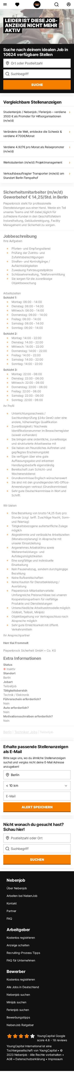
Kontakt (12, 903)
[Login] (68, 4)
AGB (9, 1059)
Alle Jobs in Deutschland (23, 987)
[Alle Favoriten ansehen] (17, 4)
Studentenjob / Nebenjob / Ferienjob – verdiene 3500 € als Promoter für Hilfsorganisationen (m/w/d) (34, 116)
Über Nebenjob (17, 888)
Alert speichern (37, 807)
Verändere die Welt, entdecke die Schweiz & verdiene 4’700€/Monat (32, 134)
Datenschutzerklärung (30, 1059)
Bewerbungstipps (18, 1017)
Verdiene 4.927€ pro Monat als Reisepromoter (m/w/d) (33, 149)
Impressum (55, 1059)
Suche (37, 85)
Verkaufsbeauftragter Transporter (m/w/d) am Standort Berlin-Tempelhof (33, 175)
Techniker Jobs (25, 732)
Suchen (37, 859)
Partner (11, 911)
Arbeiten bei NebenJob (22, 895)
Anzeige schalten (18, 945)
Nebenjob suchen (18, 994)
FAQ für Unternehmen (21, 960)
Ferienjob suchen (18, 1010)
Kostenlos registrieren (21, 937)
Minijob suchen (16, 1002)
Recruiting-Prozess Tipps (23, 952)
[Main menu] (4, 4)
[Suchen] (58, 4)
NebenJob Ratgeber (20, 1025)
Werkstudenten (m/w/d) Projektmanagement (32, 162)
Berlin (7, 732)
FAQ (9, 918)
